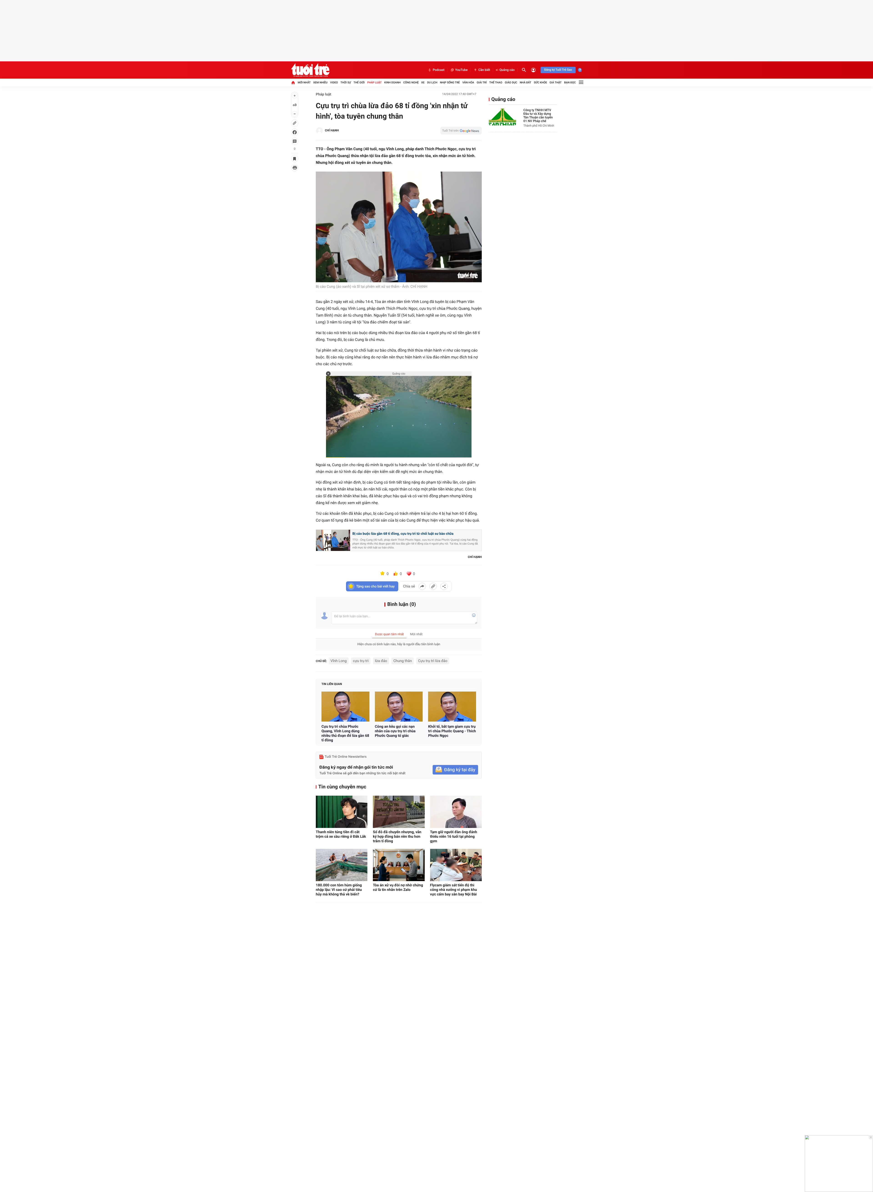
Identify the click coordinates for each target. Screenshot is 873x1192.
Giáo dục (511, 82)
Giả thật (555, 82)
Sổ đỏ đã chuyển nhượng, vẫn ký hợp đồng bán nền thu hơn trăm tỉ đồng (397, 836)
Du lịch (432, 82)
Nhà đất (525, 82)
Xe (422, 82)
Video (334, 82)
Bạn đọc (570, 82)
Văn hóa (468, 82)
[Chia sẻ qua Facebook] (422, 586)
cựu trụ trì (361, 661)
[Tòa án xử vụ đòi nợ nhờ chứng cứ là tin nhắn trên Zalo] (398, 865)
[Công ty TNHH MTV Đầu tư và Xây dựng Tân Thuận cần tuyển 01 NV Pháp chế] (502, 116)
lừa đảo (381, 661)
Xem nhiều (320, 82)
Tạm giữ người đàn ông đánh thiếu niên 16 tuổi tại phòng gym (453, 836)
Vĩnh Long (339, 661)
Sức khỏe (540, 82)
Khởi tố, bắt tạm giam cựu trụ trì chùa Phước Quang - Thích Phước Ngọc (452, 731)
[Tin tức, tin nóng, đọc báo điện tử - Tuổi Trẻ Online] (310, 70)
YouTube (461, 70)
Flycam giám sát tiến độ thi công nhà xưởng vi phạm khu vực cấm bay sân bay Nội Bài (453, 889)
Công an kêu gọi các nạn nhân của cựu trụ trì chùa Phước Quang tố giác (395, 731)
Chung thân (402, 661)
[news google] (461, 131)
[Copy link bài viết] (433, 586)
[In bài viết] (294, 167)
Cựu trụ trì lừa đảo (432, 661)
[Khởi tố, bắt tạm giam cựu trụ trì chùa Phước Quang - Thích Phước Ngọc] (452, 707)
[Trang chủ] (293, 82)
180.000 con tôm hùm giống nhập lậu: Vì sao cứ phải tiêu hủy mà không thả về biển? (339, 889)
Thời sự (345, 82)
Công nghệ (411, 82)
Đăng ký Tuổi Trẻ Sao (558, 70)
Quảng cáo (507, 70)
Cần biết (484, 70)
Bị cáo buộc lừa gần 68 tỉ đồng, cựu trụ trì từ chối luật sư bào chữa (402, 534)
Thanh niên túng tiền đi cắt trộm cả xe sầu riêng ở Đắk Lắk (341, 834)
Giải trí (482, 82)
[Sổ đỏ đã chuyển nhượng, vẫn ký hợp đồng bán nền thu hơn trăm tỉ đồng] (398, 812)
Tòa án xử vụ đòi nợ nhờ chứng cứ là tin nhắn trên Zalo (398, 887)
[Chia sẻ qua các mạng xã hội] (444, 586)
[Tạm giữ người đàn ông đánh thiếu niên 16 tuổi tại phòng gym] (456, 812)
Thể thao (495, 82)
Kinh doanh (392, 82)
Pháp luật (374, 82)
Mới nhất (304, 82)
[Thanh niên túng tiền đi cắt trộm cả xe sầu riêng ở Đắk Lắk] (341, 812)
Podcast (438, 70)
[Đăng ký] (455, 770)
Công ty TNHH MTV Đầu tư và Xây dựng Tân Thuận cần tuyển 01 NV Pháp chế (538, 115)
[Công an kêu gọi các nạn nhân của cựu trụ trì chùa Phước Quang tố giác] (399, 707)
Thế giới (359, 82)
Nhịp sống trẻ (450, 82)
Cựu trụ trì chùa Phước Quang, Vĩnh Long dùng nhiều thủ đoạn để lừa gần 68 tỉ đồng (345, 733)
